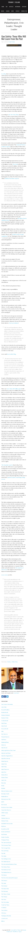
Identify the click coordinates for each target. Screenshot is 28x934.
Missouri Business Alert (6, 791)
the (14, 114)
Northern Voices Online (6, 807)
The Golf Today (4, 850)
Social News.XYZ (5, 829)
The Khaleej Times (5, 867)
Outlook (3, 815)
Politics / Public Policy (12, 661)
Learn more (16, 693)
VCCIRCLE (3, 907)
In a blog (3, 74)
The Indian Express (5, 861)
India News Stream (5, 758)
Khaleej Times (4, 777)
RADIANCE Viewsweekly (7, 823)
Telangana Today (5, 840)
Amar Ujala (3, 707)
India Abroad (4, 747)
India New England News (7, 755)
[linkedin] (2, 696)
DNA (2, 731)
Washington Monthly (6, 915)
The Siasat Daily (5, 888)
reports (7, 465)
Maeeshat (3, 783)
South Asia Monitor (5, 831)
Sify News (3, 826)
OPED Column (4, 812)
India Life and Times (6, 753)
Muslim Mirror (4, 796)
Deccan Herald (4, 728)
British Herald (4, 712)
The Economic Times (6, 845)
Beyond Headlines (5, 709)
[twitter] (7, 696)
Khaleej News (4, 774)
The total (15, 164)
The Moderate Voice (6, 869)
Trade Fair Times (5, 905)
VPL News (3, 913)
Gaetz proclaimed (13, 323)
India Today (4, 766)
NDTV (2, 802)
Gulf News (3, 739)
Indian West (4, 764)
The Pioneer (4, 880)
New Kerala (4, 804)
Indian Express (4, 761)
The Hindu (3, 856)
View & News (4, 910)
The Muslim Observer (6, 872)
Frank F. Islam (14, 2)
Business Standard (5, 715)
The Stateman (4, 891)
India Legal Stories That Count (8, 750)
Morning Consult (5, 793)
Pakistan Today (4, 820)
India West (3, 772)
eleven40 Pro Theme (16, 930)
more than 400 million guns (14, 388)
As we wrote (4, 575)
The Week (3, 899)
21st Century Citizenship (7, 704)
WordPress (15, 931)
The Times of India (5, 894)
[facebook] (5, 696)
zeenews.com (4, 918)
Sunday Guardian (5, 837)
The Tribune (4, 896)
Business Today (4, 718)
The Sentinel (4, 886)
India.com (3, 745)
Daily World (4, 726)
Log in (19, 931)
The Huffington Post (6, 858)
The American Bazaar (6, 842)
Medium (3, 788)
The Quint (3, 883)
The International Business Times (9, 864)
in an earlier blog (11, 354)
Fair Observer (4, 734)
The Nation (4, 875)
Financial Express (5, 736)
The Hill (3, 853)
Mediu (2, 785)
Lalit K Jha (3, 780)
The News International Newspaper (9, 877)
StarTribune (4, 834)
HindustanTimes (5, 742)
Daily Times (4, 723)
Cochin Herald (4, 720)
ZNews (3, 921)
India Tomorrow (5, 769)
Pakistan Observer (5, 818)
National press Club (5, 799)
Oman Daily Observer (6, 810)
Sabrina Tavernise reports (12, 178)
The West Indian (5, 902)
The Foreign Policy (5, 848)
